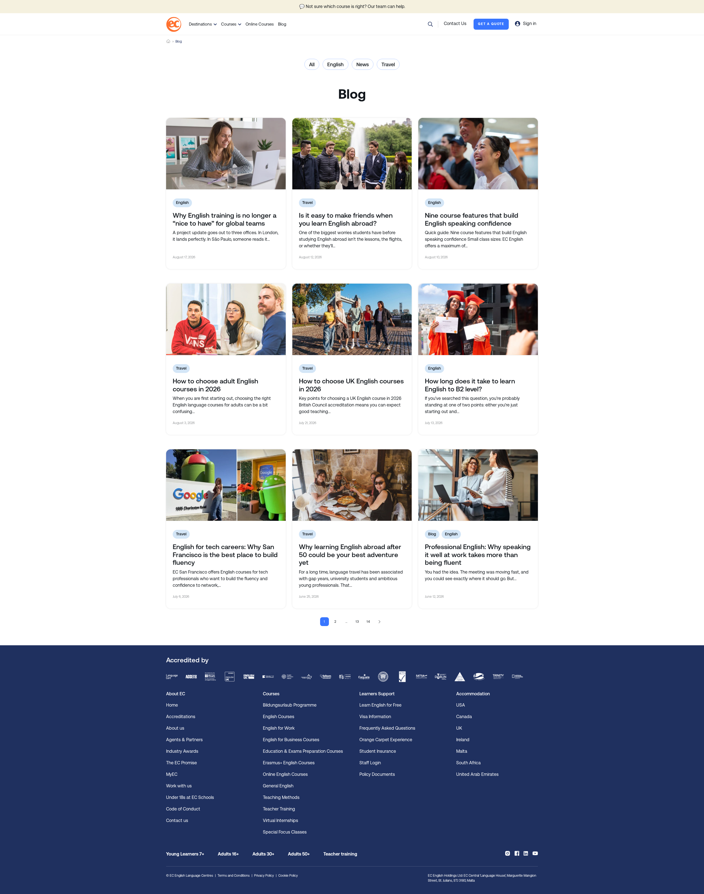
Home (168, 41)
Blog (282, 24)
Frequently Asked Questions (387, 728)
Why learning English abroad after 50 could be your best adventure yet (350, 555)
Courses (228, 24)
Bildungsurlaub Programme (290, 705)
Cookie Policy (288, 876)
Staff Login (370, 762)
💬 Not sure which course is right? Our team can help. (352, 6)
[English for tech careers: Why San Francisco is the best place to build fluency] (226, 485)
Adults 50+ (299, 854)
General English (278, 785)
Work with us (179, 785)
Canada (464, 716)
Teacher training (340, 854)
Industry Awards (182, 751)
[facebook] (517, 853)
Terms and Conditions (234, 876)
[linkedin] (526, 853)
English (335, 64)
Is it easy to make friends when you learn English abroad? (346, 219)
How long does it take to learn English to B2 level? (470, 385)
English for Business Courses (291, 739)
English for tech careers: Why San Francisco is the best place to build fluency (225, 555)
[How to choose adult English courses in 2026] (226, 319)
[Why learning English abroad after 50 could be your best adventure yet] (352, 485)
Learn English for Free (380, 705)
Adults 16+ (228, 854)
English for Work (279, 728)
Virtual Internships (280, 820)
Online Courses (260, 24)
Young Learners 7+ (185, 854)
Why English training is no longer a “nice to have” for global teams (224, 219)
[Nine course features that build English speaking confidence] (478, 153)
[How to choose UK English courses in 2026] (352, 319)
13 (358, 622)
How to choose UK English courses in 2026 (351, 385)
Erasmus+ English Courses (289, 762)
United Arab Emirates (477, 774)
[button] (430, 24)
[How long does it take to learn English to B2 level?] (478, 319)
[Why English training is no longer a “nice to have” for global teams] (226, 153)
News (362, 64)
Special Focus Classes (285, 832)
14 (369, 622)
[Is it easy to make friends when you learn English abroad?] (352, 153)
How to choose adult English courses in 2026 (215, 385)
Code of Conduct (183, 809)
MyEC (171, 774)
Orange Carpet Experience (385, 739)
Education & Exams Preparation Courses (303, 751)
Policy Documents (377, 774)
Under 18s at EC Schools (190, 797)
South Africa (468, 762)
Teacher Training (279, 809)
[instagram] (507, 853)
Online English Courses (285, 774)
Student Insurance (377, 751)
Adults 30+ (263, 854)
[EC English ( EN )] (173, 24)
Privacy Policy (264, 876)
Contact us (177, 820)
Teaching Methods (281, 797)
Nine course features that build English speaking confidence (471, 219)
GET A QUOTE (491, 24)
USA (460, 705)
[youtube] (535, 853)
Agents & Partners (184, 739)
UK (459, 728)
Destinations (200, 24)
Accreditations (180, 716)
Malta (461, 751)
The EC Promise (181, 762)
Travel (388, 64)
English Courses (278, 716)
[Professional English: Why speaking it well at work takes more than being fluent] (478, 485)
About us (175, 728)
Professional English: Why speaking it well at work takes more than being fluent (478, 555)
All (312, 64)
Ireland (462, 739)
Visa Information (375, 716)
